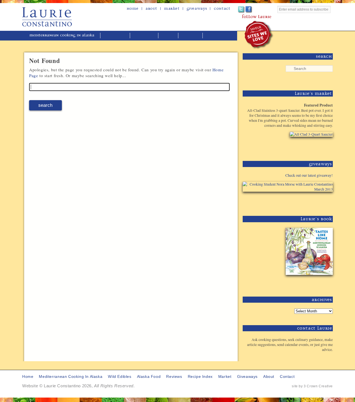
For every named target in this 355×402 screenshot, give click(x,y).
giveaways (247, 377)
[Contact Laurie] (315, 358)
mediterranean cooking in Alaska (64, 36)
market (225, 377)
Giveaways (197, 8)
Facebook (249, 9)
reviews (168, 36)
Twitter (241, 9)
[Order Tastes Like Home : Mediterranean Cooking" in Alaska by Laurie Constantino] (308, 282)
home (133, 8)
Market (172, 8)
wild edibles (115, 36)
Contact (222, 8)
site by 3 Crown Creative (312, 386)
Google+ (264, 9)
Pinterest (256, 9)
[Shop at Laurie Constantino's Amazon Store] (308, 147)
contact (287, 377)
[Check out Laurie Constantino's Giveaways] (315, 201)
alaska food (144, 36)
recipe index (218, 36)
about (151, 8)
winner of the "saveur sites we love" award (259, 35)
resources (191, 36)
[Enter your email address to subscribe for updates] (305, 15)
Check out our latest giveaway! (309, 175)
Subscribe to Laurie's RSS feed (271, 9)
